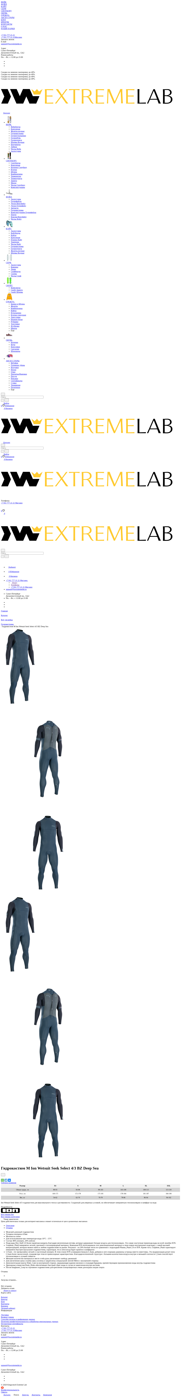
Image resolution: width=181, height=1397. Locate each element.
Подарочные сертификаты (12, 1324)
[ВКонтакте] (9, 1180)
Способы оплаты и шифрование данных (18, 1319)
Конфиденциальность (10, 1390)
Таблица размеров (8, 1183)
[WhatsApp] (2, 1180)
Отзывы (9, 1228)
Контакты (5, 1304)
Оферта (4, 1392)
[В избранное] (3, 1174)
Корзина (4, 1306)
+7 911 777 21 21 (8, 35)
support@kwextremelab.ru (11, 44)
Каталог (4, 1297)
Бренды (4, 1299)
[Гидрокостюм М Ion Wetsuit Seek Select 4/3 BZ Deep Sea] (19, 972)
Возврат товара (7, 1317)
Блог (3, 1302)
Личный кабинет (8, 1308)
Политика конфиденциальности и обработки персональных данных (29, 1321)
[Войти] (2, 508)
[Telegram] (5, 1180)
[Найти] (7, 400)
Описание (10, 1225)
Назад (14, 583)
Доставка (5, 1315)
